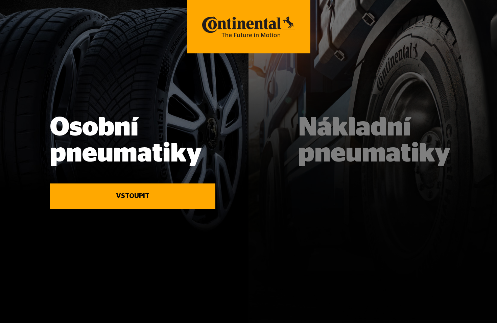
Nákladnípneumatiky (374, 141)
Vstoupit (132, 196)
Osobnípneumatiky (126, 141)
